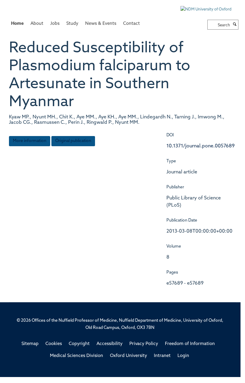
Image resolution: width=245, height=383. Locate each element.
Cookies (53, 344)
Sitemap (30, 344)
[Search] (235, 25)
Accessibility (109, 344)
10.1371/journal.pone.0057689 (200, 146)
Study (72, 24)
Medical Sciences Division (76, 356)
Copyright (79, 344)
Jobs (54, 24)
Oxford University (128, 356)
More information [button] (29, 141)
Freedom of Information (190, 344)
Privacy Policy (143, 344)
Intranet (162, 356)
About (36, 24)
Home (17, 24)
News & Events (100, 24)
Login (183, 356)
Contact (131, 24)
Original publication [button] (73, 141)
